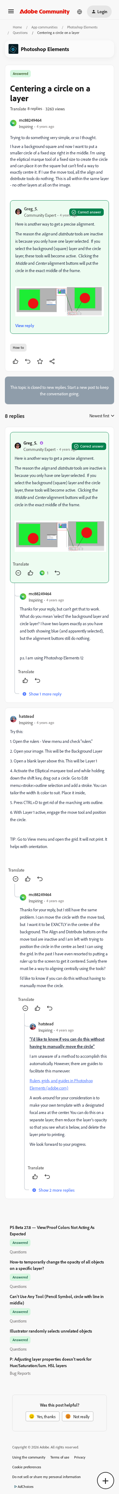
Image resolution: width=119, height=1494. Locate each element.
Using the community (28, 1457)
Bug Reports (20, 1373)
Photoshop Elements (82, 27)
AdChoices (26, 1486)
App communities (44, 27)
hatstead (26, 716)
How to (18, 347)
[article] (59, 507)
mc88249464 (30, 120)
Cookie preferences (26, 1467)
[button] (11, 13)
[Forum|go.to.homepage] (45, 12)
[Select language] (80, 12)
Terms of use (59, 1457)
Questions (20, 32)
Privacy (79, 1457)
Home (17, 27)
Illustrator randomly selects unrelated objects (51, 1331)
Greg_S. (31, 208)
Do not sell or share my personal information (46, 1476)
